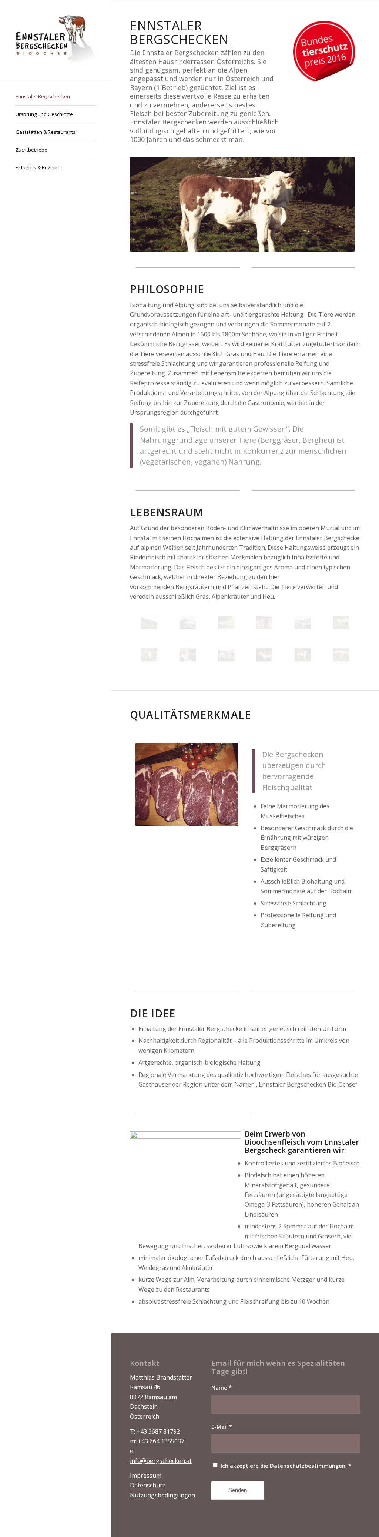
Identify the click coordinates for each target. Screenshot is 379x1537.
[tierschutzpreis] (324, 52)
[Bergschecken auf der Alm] (341, 622)
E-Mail (221, 1426)
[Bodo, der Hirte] (264, 622)
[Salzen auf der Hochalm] (187, 655)
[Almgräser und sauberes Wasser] (226, 622)
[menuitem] (55, 97)
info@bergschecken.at (161, 1461)
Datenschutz (147, 1485)
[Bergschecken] (55, 40)
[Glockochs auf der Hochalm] (264, 655)
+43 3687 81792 (158, 1431)
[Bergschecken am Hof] (303, 622)
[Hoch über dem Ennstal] (149, 622)
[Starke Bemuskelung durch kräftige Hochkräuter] (303, 655)
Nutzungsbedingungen (162, 1495)
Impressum (145, 1475)
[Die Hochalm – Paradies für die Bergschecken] (341, 655)
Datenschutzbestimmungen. (308, 1465)
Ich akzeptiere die (286, 1465)
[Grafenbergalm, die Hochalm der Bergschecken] (187, 622)
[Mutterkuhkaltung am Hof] (226, 655)
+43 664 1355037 (161, 1441)
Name (221, 1387)
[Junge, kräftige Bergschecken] (149, 655)
